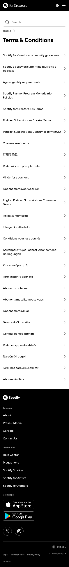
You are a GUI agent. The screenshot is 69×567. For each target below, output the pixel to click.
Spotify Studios (13, 470)
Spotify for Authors (15, 486)
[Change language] (57, 5)
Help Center (11, 455)
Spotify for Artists (14, 478)
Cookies (6, 561)
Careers (8, 431)
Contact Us (10, 438)
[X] (7, 531)
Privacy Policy (33, 554)
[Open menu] (64, 5)
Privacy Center (17, 554)
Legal (5, 554)
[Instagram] (19, 531)
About (7, 415)
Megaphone (11, 462)
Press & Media (12, 423)
